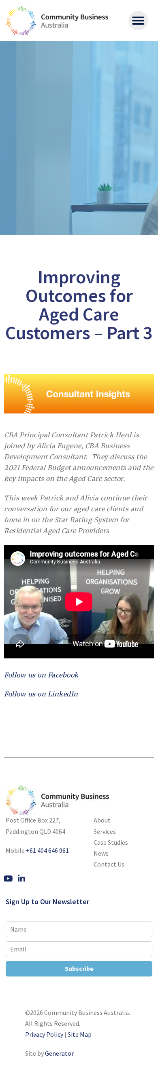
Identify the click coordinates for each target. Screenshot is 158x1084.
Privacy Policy (44, 1034)
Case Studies (111, 842)
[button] (138, 20)
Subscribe (79, 968)
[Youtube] (8, 878)
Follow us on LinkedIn (41, 694)
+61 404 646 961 (47, 850)
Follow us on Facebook (41, 675)
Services (105, 831)
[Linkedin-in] (21, 878)
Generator (59, 1053)
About (102, 820)
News (101, 853)
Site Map (80, 1034)
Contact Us (109, 864)
